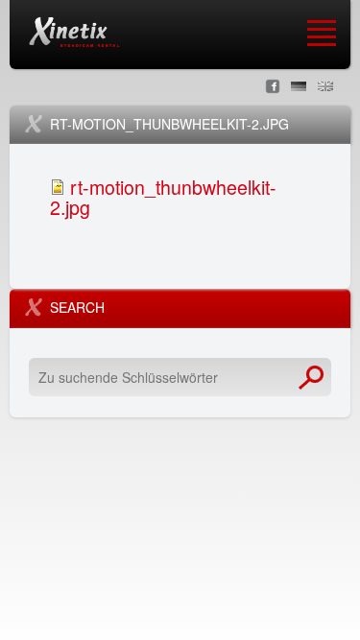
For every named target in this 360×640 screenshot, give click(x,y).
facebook (272, 86)
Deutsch (298, 86)
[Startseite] (74, 31)
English (325, 86)
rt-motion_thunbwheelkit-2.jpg (163, 197)
